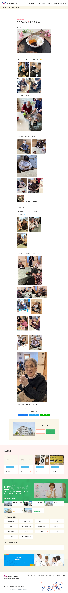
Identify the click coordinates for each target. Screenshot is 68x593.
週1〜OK (8, 547)
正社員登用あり (43, 547)
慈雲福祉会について (32, 3)
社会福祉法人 (11, 3)
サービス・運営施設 (41, 3)
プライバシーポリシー (13, 586)
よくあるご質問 (49, 3)
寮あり (28, 547)
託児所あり (23, 547)
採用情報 (64, 3)
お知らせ (55, 3)
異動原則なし (34, 547)
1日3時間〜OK (15, 547)
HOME (3, 7)
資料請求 (60, 3)
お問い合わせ (6, 586)
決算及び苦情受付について (22, 586)
